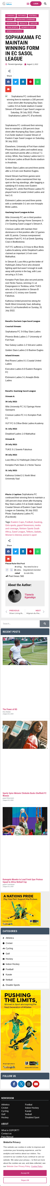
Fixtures (22, 16)
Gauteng (38, 522)
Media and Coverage (26, 19)
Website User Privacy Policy (18, 1166)
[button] (28, 3)
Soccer (33, 23)
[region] (25, 1162)
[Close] (46, 1141)
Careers (11, 16)
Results (23, 23)
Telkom (29, 532)
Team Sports (12, 27)
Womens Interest (14, 31)
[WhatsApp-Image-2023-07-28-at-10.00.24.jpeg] (21, 1070)
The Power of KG (10, 709)
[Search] (44, 623)
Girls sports (10, 525)
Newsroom (11, 23)
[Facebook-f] (14, 1084)
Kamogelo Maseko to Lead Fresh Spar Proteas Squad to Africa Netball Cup (23, 880)
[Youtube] (36, 1084)
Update (37, 532)
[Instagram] (28, 1084)
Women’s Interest (13, 535)
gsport (10, 19)
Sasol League (18, 532)
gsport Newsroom (25, 525)
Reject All (25, 1180)
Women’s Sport (28, 27)
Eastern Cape (17, 522)
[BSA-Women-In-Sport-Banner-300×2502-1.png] (21, 925)
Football (33, 16)
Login (35, 4)
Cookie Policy (37, 1166)
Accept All (25, 1173)
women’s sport (30, 535)
